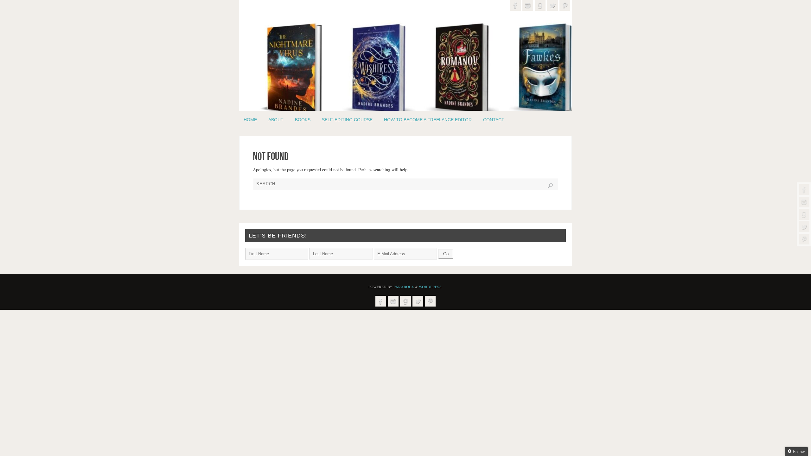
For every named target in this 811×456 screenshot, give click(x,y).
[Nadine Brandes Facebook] (804, 189)
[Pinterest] (804, 239)
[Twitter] (804, 226)
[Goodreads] (804, 214)
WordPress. (431, 286)
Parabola (403, 286)
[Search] (550, 185)
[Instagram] (804, 202)
